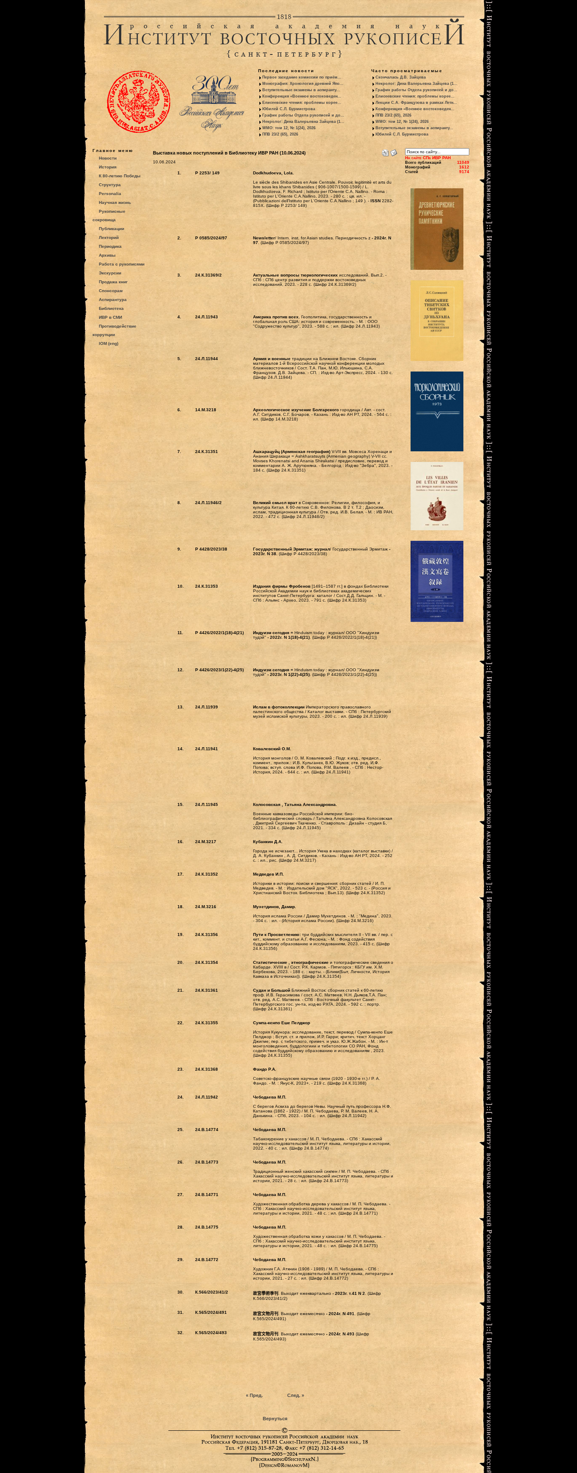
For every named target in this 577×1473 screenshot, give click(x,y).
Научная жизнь (115, 202)
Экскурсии (110, 273)
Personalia (110, 193)
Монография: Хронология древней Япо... (302, 83)
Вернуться (275, 1418)
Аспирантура (113, 299)
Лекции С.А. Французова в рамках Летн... (416, 102)
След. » (295, 1395)
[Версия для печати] (385, 151)
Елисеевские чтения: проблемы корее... (301, 102)
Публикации (111, 228)
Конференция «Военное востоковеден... (301, 96)
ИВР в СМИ (110, 317)
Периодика (110, 246)
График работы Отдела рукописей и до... (303, 115)
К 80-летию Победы (120, 176)
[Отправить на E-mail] (393, 151)
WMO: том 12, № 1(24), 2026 (289, 128)
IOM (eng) (108, 343)
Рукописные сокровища (109, 215)
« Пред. (254, 1395)
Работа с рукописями (121, 264)
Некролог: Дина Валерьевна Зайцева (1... (303, 121)
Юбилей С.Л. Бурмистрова (288, 109)
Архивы (107, 255)
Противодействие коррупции (114, 330)
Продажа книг (113, 281)
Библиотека (111, 308)
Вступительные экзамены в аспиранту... (301, 90)
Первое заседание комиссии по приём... (301, 77)
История (108, 167)
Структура (110, 184)
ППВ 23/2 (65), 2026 (280, 134)
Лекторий (109, 237)
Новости (108, 158)
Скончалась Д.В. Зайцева (401, 77)
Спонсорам (110, 290)
